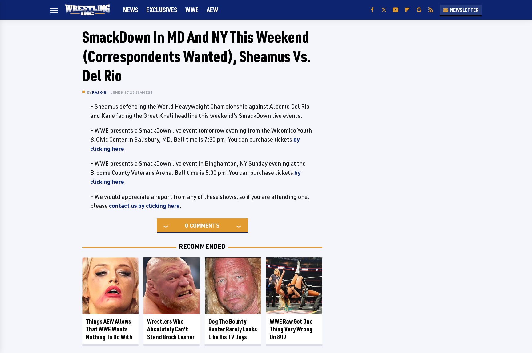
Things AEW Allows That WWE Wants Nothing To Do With (109, 329)
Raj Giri (100, 92)
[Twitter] (384, 10)
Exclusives (161, 10)
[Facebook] (372, 10)
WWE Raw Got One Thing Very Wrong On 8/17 (291, 329)
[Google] (419, 10)
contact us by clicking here (144, 205)
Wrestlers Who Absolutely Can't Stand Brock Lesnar (171, 329)
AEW (212, 10)
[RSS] (430, 10)
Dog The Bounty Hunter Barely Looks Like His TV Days (232, 329)
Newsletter (464, 9)
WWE (192, 10)
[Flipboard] (407, 10)
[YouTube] (395, 10)
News (130, 10)
